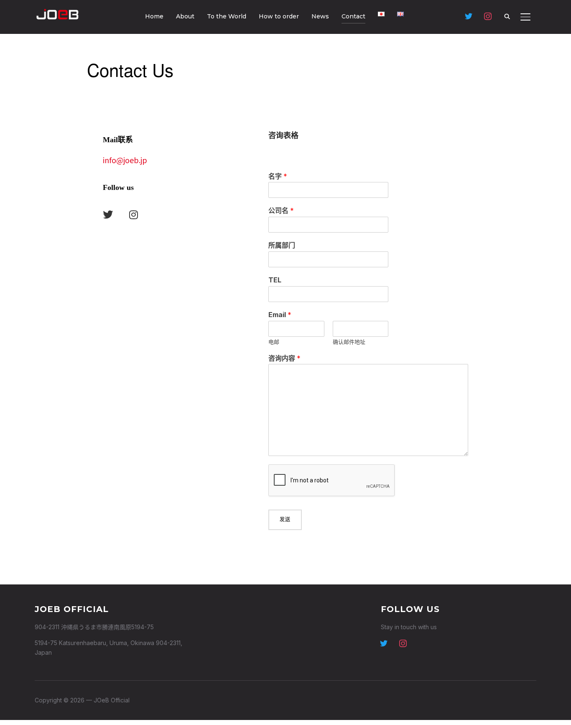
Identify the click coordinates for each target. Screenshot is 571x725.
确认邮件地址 (349, 341)
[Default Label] (468, 15)
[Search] (507, 16)
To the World (226, 16)
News (320, 16)
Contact (353, 16)
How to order (279, 16)
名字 (277, 176)
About (185, 16)
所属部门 (281, 245)
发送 (285, 519)
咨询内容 (284, 358)
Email (279, 314)
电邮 (273, 341)
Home (154, 16)
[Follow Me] (384, 642)
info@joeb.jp (125, 159)
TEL (274, 280)
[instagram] (403, 642)
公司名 (281, 210)
